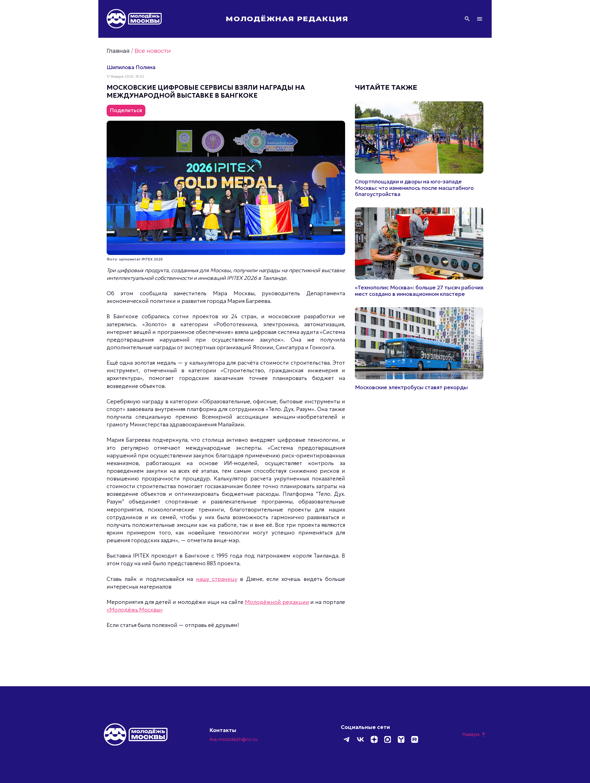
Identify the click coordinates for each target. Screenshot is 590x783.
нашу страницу (216, 579)
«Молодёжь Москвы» (135, 609)
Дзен (374, 739)
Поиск (467, 19)
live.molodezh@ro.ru (234, 739)
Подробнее (419, 149)
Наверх (474, 734)
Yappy (401, 739)
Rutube (414, 739)
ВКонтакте (360, 739)
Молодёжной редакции (277, 602)
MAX (387, 739)
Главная (118, 50)
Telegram (347, 739)
